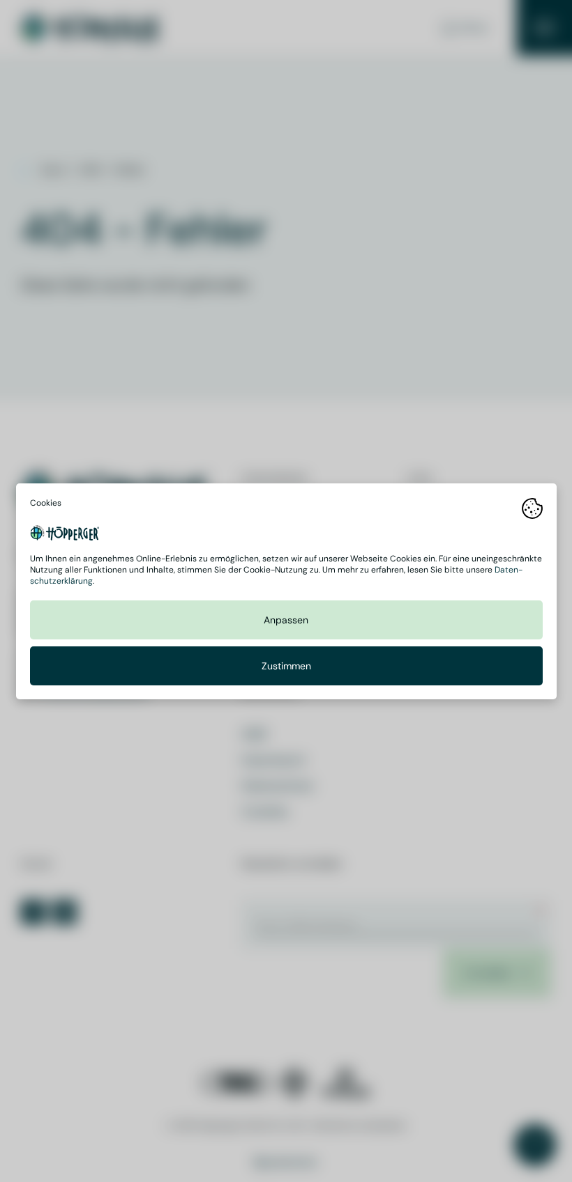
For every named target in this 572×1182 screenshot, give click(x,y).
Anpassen (286, 620)
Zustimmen (286, 666)
